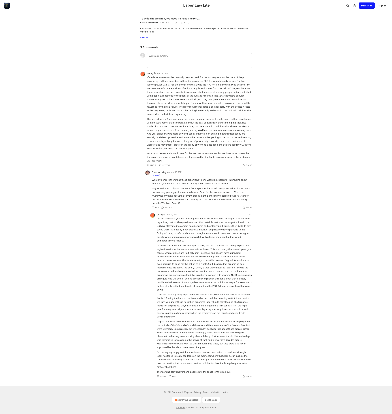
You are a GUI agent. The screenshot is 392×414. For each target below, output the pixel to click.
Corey (150, 73)
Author (156, 176)
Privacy (197, 392)
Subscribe (366, 5)
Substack (180, 407)
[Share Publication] (354, 5)
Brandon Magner (149, 22)
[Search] (348, 5)
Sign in (382, 5)
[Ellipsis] (250, 73)
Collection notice (219, 392)
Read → (144, 37)
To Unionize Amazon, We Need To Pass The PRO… (170, 18)
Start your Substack (187, 399)
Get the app (211, 399)
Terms (206, 392)
